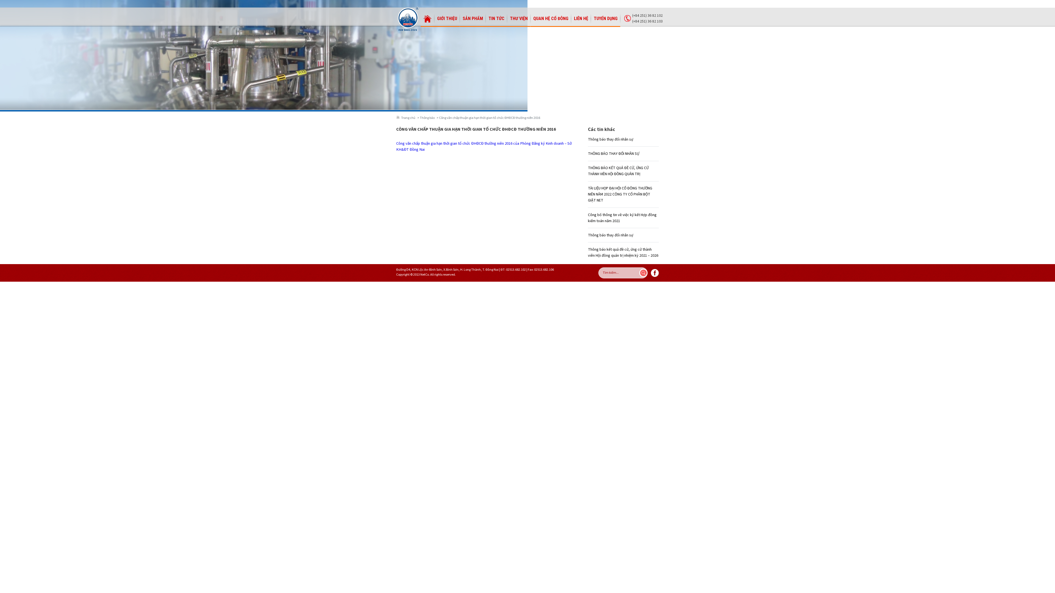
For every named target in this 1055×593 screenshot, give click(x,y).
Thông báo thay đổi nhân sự (610, 139)
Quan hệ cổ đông (550, 18)
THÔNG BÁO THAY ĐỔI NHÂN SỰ (613, 153)
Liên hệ (581, 18)
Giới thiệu (447, 18)
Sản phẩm (473, 18)
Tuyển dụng (606, 18)
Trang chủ (408, 118)
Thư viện (519, 18)
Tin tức (496, 18)
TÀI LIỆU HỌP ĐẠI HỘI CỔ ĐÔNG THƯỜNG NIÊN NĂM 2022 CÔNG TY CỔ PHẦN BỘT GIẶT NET (620, 194)
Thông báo (427, 118)
